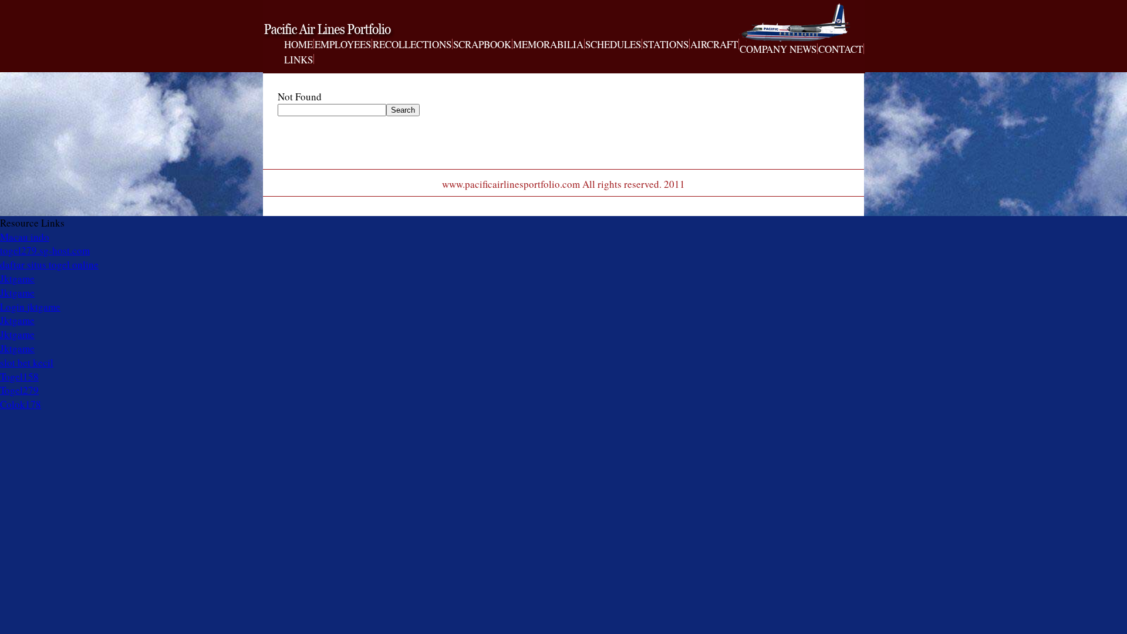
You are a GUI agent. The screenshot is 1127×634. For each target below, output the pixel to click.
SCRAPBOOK (482, 44)
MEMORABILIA (548, 44)
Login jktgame (30, 306)
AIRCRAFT (714, 44)
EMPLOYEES (343, 44)
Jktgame (17, 278)
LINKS (298, 60)
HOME (298, 44)
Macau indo (24, 237)
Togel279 (19, 390)
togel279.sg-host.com (45, 250)
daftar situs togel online (49, 264)
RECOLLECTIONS (412, 44)
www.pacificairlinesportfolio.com (344, 31)
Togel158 (19, 376)
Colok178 (20, 404)
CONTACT (840, 49)
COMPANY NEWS (778, 49)
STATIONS (666, 44)
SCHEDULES (613, 44)
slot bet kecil (26, 362)
